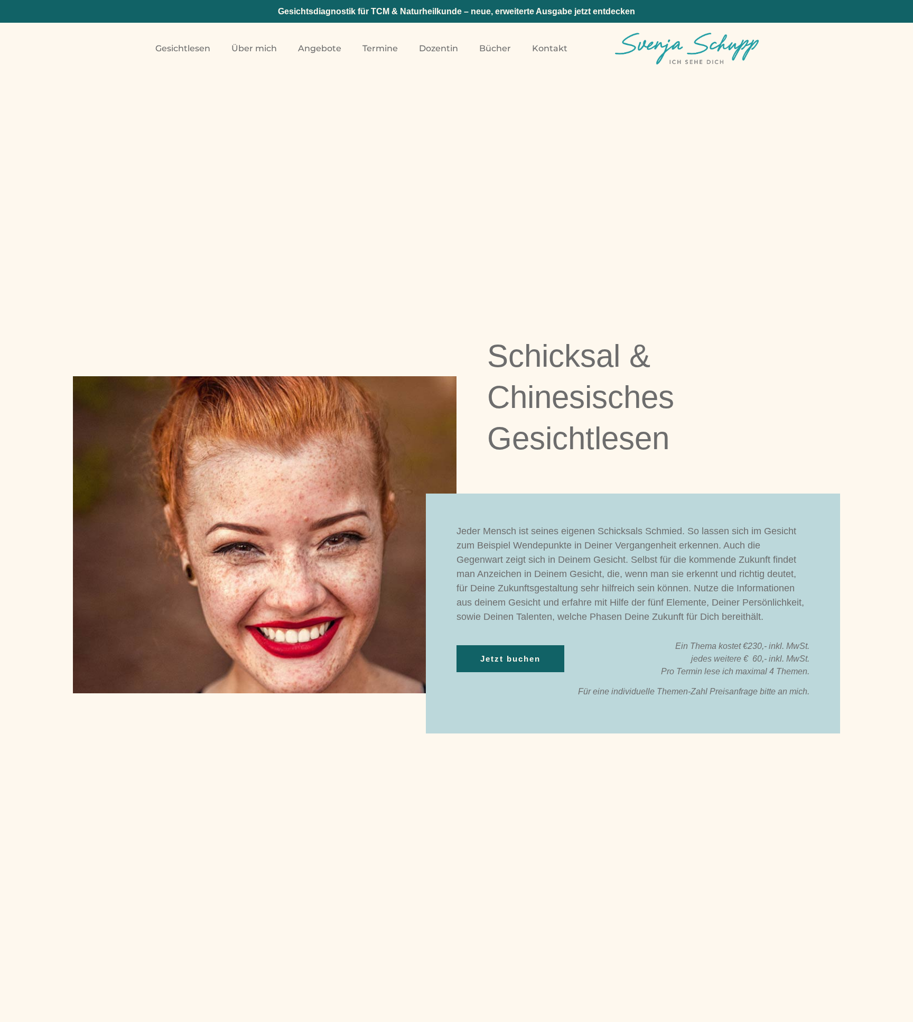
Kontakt (549, 48)
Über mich (254, 48)
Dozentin (438, 48)
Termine (380, 48)
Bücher (495, 48)
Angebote (319, 48)
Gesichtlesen (182, 48)
